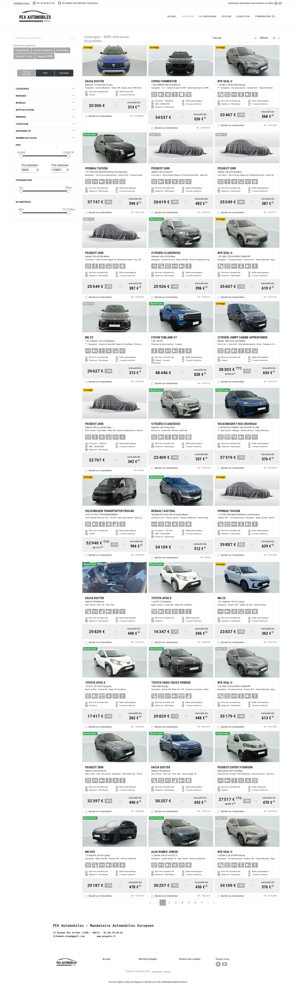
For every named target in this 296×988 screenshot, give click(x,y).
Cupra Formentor (43, 50)
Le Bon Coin (243, 16)
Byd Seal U (62, 50)
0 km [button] (45, 73)
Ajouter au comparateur (100, 116)
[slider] (21, 156)
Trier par (216, 38)
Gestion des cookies (189, 959)
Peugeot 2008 (44, 56)
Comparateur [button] (264, 16)
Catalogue (187, 16)
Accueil (171, 16)
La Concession (207, 16)
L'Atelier (226, 16)
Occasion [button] (64, 73)
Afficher (264, 38)
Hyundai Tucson (24, 56)
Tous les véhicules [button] (26, 73)
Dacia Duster (22, 50)
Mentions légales (148, 959)
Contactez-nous (21, 3)
